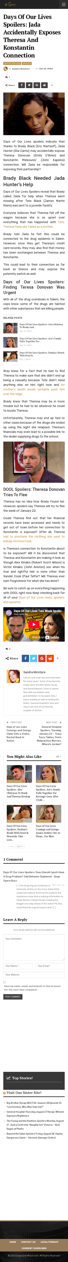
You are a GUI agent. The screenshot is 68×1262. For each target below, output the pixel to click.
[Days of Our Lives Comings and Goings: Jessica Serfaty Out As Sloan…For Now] (48, 814)
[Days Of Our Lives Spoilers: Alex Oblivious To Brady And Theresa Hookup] (10, 328)
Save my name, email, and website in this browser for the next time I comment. (32, 988)
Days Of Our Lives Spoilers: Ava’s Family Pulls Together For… (40, 340)
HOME (13, 1242)
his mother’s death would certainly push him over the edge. (34, 389)
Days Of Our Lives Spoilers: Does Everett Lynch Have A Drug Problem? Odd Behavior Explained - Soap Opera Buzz (33, 876)
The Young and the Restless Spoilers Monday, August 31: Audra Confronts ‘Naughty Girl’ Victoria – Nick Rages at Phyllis (35, 1125)
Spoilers (27, 63)
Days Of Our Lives (12, 63)
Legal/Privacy (49, 1242)
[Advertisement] (34, 1034)
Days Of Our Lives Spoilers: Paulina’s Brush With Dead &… (42, 354)
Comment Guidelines (34, 1248)
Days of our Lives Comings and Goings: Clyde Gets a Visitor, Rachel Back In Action (19, 733)
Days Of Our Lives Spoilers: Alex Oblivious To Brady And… (41, 326)
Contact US (28, 1242)
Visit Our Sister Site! (24, 1092)
